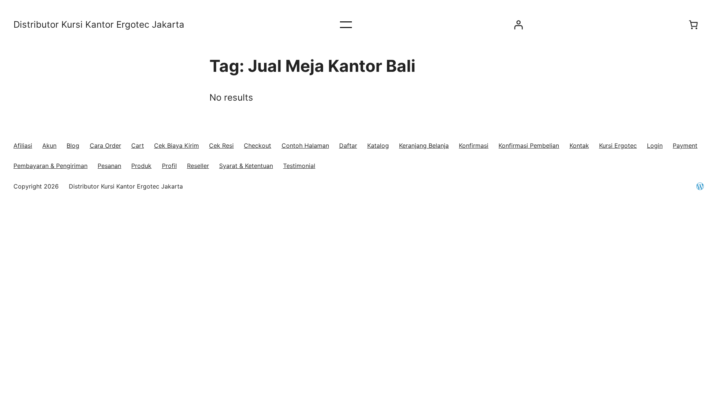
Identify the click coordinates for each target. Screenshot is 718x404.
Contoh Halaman (305, 145)
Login (655, 145)
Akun (49, 145)
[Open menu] (346, 25)
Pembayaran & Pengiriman (50, 165)
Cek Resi (221, 145)
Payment (685, 145)
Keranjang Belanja (424, 145)
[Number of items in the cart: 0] (693, 24)
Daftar (348, 145)
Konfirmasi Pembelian (528, 145)
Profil (169, 165)
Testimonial (299, 165)
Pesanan (109, 165)
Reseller (198, 165)
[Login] (518, 24)
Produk (141, 165)
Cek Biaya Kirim (176, 145)
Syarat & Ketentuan (246, 165)
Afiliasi (22, 145)
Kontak (579, 145)
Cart (137, 145)
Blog (73, 145)
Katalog (378, 145)
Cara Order (105, 145)
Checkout (257, 145)
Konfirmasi (473, 145)
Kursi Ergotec (618, 145)
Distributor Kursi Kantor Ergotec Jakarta (98, 24)
